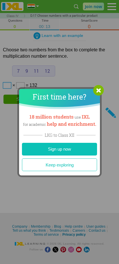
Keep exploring (60, 164)
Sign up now (59, 149)
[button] (98, 90)
